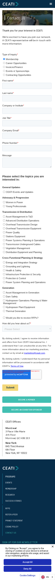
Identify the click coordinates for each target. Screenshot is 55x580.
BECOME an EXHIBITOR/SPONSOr (26, 409)
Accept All (28, 562)
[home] (10, 4)
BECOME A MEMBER (26, 399)
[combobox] (47, 577)
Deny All (27, 569)
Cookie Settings (27, 575)
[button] (51, 4)
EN (47, 577)
